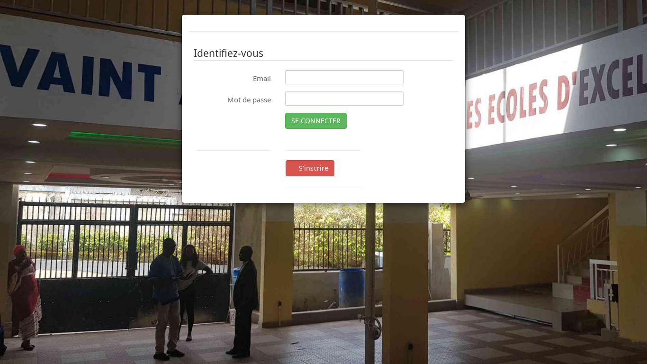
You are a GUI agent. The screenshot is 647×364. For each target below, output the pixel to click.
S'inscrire (312, 168)
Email (262, 78)
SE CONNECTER (316, 120)
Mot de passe (249, 99)
